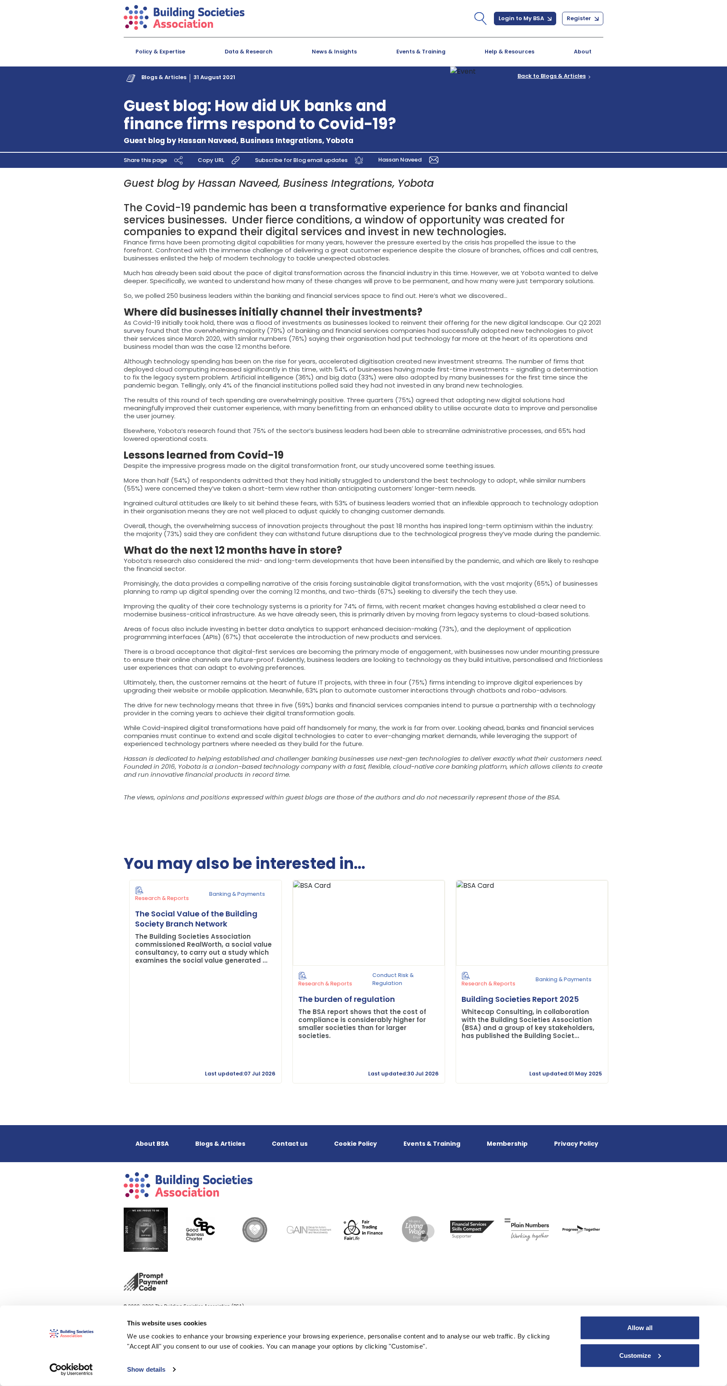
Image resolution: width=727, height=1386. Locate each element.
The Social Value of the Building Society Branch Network (196, 918)
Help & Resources (509, 51)
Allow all (640, 1327)
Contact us (290, 1143)
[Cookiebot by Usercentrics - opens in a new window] (71, 1369)
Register (579, 18)
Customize (635, 1355)
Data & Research (249, 51)
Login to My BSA (522, 18)
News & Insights (334, 51)
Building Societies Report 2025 (520, 999)
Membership (507, 1143)
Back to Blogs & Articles (551, 76)
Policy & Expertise (160, 51)
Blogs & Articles (163, 77)
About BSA (152, 1143)
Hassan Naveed (400, 160)
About (583, 51)
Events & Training (421, 51)
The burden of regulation (346, 999)
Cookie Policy (355, 1143)
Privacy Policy (576, 1143)
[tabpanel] (200, 981)
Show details (146, 1369)
